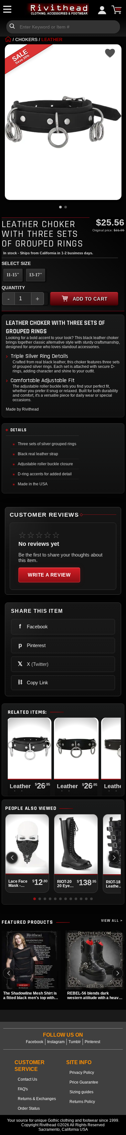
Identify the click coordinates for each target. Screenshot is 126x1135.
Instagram (56, 1042)
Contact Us (27, 1079)
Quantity (13, 287)
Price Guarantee (83, 1082)
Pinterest (92, 1042)
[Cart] (116, 9)
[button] (114, 857)
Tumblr (74, 1042)
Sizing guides (81, 1092)
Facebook (34, 1042)
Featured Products (27, 922)
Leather (51, 39)
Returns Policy (82, 1101)
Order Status (29, 1108)
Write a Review (49, 575)
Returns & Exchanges (37, 1098)
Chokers (26, 39)
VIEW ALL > (112, 921)
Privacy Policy (81, 1072)
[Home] (8, 39)
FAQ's (23, 1089)
